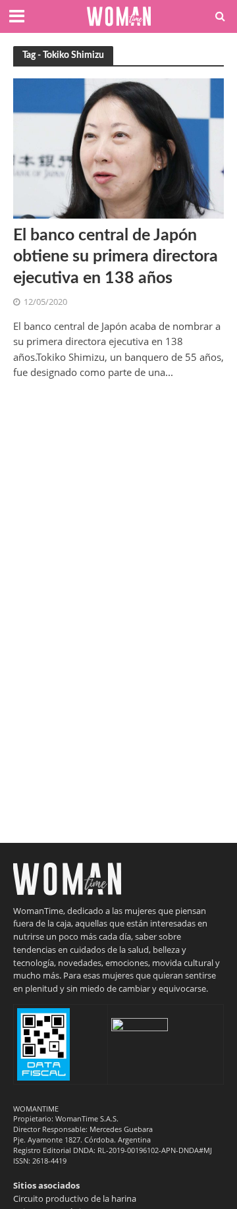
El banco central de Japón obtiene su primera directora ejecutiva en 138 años (115, 256)
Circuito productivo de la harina (74, 1198)
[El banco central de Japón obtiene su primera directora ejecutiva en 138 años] (118, 147)
